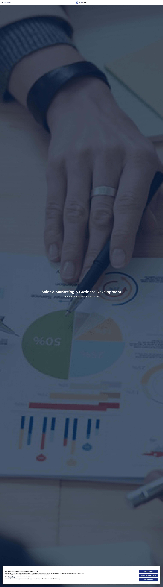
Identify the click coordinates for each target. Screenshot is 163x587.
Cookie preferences (148, 579)
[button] (160, 2)
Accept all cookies (148, 571)
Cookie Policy (12, 576)
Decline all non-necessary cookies (148, 575)
